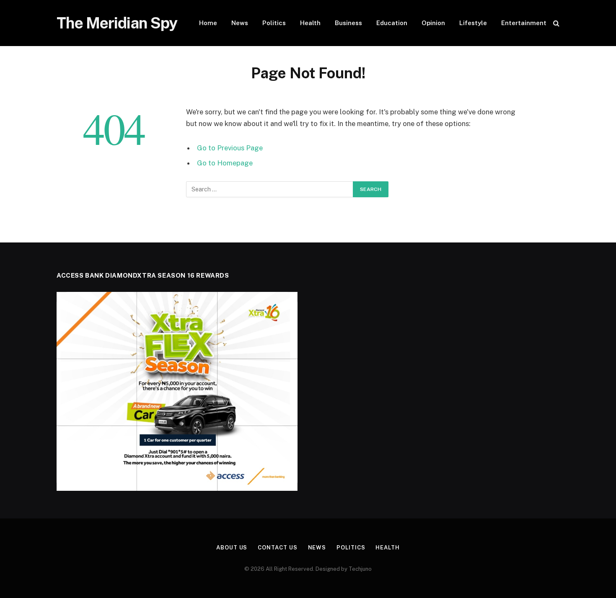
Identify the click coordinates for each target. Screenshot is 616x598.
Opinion (433, 22)
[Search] (555, 23)
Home (208, 22)
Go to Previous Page (230, 148)
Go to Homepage (225, 163)
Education (391, 22)
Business (348, 22)
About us (231, 547)
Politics (274, 22)
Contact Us (277, 547)
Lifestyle (473, 22)
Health (310, 22)
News (239, 22)
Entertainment (523, 22)
